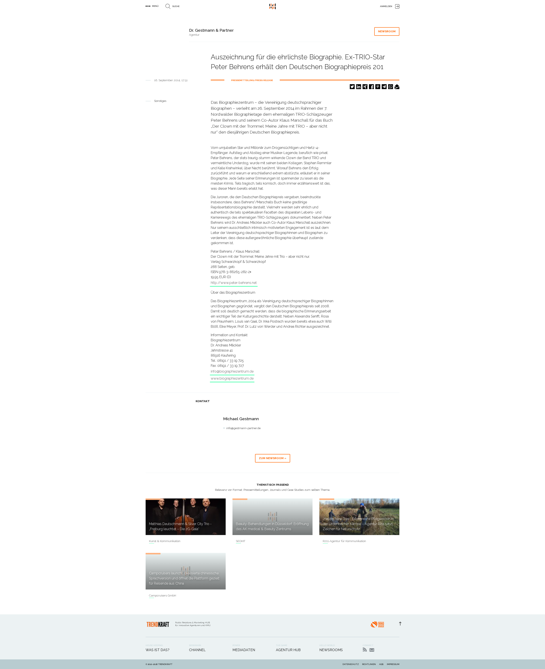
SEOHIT (240, 541)
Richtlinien (369, 664)
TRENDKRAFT (165, 664)
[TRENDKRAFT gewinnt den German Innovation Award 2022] (377, 625)
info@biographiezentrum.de (232, 371)
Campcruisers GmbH (162, 595)
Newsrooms (331, 650)
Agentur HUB (288, 650)
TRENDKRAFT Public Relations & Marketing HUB (272, 6)
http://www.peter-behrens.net (234, 283)
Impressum (393, 664)
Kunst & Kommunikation (164, 541)
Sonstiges (160, 100)
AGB (381, 664)
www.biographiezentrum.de (232, 378)
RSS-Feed (365, 650)
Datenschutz (351, 664)
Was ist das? (157, 650)
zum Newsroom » (272, 458)
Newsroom (387, 31)
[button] (352, 86)
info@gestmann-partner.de (243, 428)
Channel (197, 650)
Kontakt (371, 650)
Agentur (194, 34)
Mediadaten (243, 650)
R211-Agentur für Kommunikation (344, 541)
